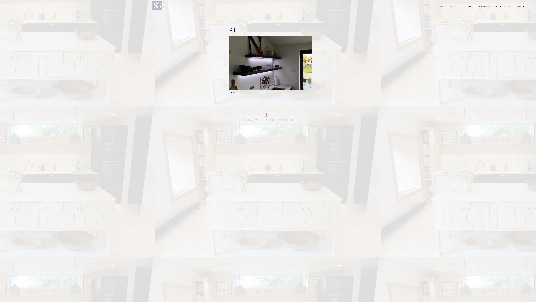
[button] (270, 63)
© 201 (246, 119)
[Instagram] (266, 115)
